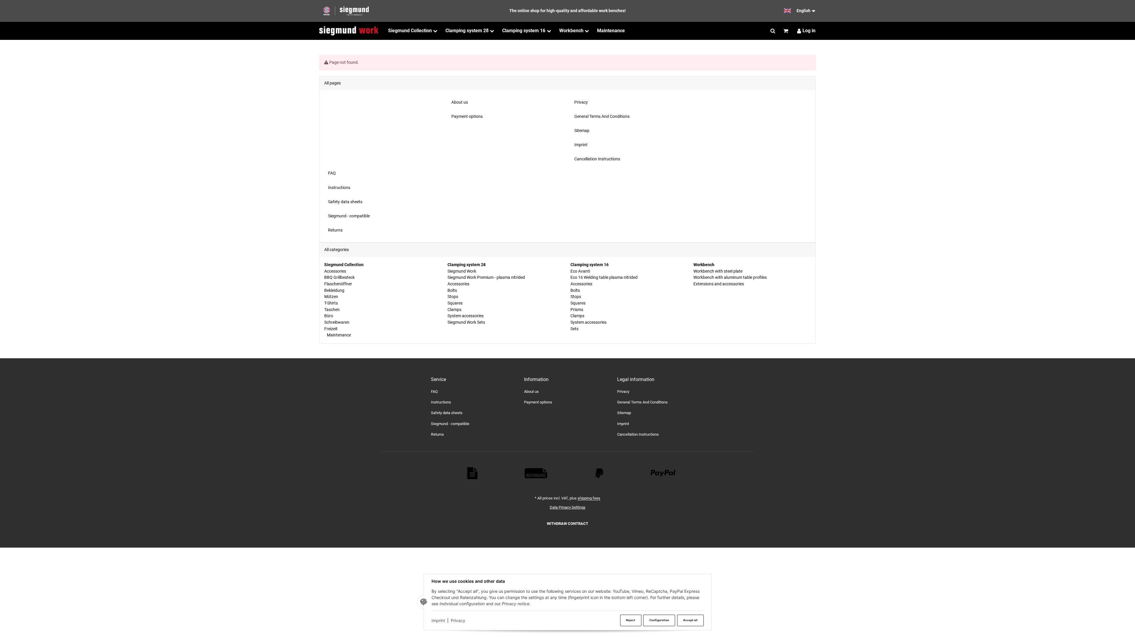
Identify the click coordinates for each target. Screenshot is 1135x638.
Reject (630, 620)
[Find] (772, 31)
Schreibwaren (336, 322)
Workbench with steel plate (717, 271)
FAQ (434, 391)
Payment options (538, 402)
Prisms (576, 309)
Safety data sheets (447, 413)
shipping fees (589, 498)
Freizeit (331, 328)
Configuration (659, 620)
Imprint (438, 620)
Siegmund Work (461, 271)
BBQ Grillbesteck (339, 277)
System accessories (465, 315)
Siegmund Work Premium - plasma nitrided (486, 277)
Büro (328, 315)
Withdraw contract (567, 523)
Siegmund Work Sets (466, 322)
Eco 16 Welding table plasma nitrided (604, 277)
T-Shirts (331, 303)
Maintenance (338, 335)
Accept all (690, 620)
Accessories (335, 271)
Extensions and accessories (718, 283)
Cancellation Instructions (638, 434)
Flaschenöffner (338, 283)
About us (531, 391)
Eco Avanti (580, 271)
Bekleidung (334, 290)
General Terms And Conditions (642, 402)
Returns (437, 434)
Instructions (441, 402)
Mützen (331, 296)
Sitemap (624, 413)
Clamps (454, 309)
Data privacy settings (568, 507)
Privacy (458, 620)
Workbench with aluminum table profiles (730, 277)
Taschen (332, 309)
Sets (574, 328)
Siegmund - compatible (450, 423)
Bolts (452, 290)
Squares (455, 303)
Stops (452, 296)
